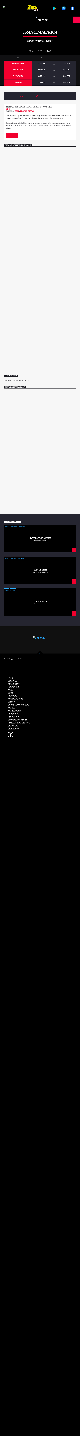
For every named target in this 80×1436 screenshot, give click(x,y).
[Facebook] (10, 734)
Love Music (14, 392)
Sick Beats (40, 601)
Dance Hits (40, 569)
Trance (31, 111)
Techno (23, 111)
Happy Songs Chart (40, 484)
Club (17, 111)
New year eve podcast (40, 325)
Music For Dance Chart (41, 446)
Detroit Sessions (40, 538)
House (6, 335)
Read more (12, 135)
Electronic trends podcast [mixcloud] (40, 288)
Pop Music (30, 431)
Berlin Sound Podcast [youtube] (40, 251)
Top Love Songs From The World (41, 407)
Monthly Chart (27, 392)
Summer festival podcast (40, 214)
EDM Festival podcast (40, 362)
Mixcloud (7, 261)
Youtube (14, 224)
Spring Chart (39, 392)
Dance (6, 392)
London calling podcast (40, 177)
